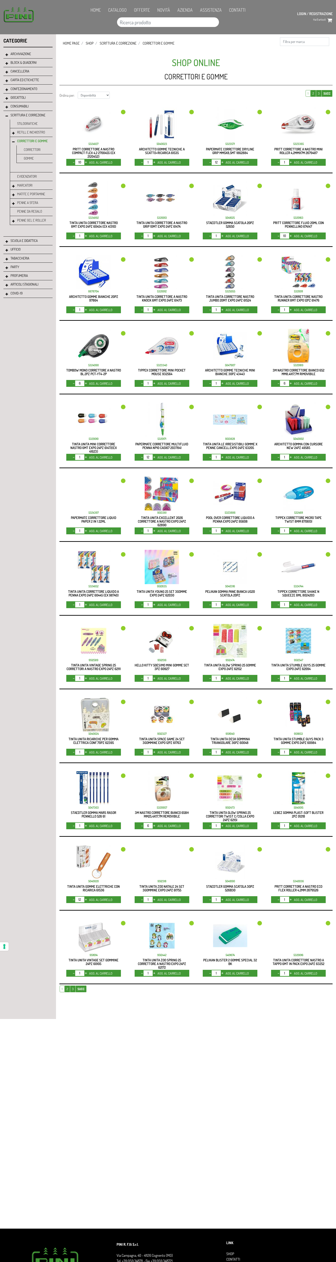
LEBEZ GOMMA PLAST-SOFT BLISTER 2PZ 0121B (298, 814)
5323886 (230, 512)
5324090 (93, 365)
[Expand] (6, 54)
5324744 (298, 586)
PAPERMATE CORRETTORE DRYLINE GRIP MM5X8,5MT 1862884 (230, 151)
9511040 (230, 733)
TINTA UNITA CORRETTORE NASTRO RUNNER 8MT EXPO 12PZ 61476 (298, 298)
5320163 (298, 217)
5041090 (230, 881)
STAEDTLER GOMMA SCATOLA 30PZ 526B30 (230, 888)
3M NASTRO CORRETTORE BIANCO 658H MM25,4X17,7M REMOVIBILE (162, 814)
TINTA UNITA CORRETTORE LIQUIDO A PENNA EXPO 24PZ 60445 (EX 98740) (93, 593)
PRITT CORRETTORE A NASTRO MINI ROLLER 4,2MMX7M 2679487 (298, 151)
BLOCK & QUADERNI (24, 62)
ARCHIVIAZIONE (21, 54)
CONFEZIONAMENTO (24, 89)
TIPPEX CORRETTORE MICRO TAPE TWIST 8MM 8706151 (298, 520)
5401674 (230, 955)
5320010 (94, 439)
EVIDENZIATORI (27, 176)
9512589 (93, 660)
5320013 (162, 217)
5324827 (93, 144)
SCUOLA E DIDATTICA (24, 240)
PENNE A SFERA (27, 203)
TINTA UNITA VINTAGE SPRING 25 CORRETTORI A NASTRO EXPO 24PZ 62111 (94, 667)
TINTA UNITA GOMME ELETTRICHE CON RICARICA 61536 (93, 888)
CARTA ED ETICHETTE (25, 80)
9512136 (161, 660)
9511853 (298, 733)
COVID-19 (17, 293)
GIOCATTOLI (18, 97)
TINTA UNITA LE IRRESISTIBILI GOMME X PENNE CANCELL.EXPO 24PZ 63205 (230, 446)
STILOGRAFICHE (27, 123)
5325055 (230, 291)
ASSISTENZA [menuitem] (211, 10)
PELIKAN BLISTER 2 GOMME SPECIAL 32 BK (230, 962)
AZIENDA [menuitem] (185, 10)
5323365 (298, 144)
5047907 (230, 365)
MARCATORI (24, 185)
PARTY (15, 267)
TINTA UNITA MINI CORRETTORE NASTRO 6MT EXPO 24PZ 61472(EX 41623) (93, 448)
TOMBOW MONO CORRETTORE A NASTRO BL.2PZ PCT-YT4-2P (93, 372)
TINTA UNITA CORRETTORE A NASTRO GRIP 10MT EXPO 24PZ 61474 (161, 225)
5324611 (298, 512)
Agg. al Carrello (100, 162)
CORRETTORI (32, 149)
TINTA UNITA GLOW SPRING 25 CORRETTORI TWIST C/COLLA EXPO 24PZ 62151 (230, 816)
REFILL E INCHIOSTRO (31, 132)
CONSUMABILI (20, 106)
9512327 (162, 733)
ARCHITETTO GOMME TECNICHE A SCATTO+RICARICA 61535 (162, 151)
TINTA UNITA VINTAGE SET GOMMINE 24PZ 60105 (93, 962)
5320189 (298, 365)
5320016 (298, 955)
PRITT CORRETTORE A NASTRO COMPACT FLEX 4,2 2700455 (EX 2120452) (93, 153)
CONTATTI (233, 1259)
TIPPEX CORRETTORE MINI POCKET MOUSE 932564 (162, 372)
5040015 (298, 807)
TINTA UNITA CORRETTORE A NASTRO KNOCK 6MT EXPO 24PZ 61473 (161, 298)
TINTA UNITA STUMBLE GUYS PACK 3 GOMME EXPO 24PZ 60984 (298, 741)
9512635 (162, 586)
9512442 (161, 955)
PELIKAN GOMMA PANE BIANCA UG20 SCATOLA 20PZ (230, 593)
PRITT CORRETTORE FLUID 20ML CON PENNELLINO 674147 (298, 225)
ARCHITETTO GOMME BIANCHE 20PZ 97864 (93, 298)
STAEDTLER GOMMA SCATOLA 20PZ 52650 (230, 225)
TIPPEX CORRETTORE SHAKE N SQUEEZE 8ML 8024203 (298, 593)
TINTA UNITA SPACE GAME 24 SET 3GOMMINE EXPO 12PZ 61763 (162, 741)
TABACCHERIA (20, 258)
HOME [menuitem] (96, 10)
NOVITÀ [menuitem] (163, 10)
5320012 (162, 291)
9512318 (161, 881)
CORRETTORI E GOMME (32, 141)
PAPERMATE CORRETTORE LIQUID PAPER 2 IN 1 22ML (93, 520)
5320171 (161, 439)
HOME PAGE (71, 43)
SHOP (89, 43)
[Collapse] (6, 116)
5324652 (93, 586)
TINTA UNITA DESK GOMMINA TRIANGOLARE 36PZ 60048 (230, 741)
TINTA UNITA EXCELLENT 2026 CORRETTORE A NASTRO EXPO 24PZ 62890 (162, 521)
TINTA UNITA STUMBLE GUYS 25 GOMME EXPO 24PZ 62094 (298, 667)
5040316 (230, 586)
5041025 (230, 217)
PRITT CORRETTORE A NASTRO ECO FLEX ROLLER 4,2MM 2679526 (298, 888)
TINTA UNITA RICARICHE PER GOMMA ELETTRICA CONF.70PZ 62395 (93, 741)
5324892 (93, 217)
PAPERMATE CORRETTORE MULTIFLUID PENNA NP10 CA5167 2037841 (161, 446)
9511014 (94, 955)
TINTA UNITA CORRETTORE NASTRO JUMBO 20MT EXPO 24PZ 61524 (230, 298)
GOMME (29, 158)
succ (327, 93)
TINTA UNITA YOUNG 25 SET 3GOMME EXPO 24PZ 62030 (162, 593)
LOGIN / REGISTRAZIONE (315, 13)
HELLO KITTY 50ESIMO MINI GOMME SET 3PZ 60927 (162, 667)
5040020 (93, 881)
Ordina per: (67, 95)
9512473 (230, 807)
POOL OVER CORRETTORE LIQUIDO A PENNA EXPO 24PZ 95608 (230, 520)
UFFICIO (16, 249)
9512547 (298, 660)
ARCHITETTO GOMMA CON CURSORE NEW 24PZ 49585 (298, 446)
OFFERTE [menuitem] (142, 10)
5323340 (162, 365)
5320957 (162, 807)
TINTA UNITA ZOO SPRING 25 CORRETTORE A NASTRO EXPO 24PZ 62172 (162, 964)
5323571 (230, 144)
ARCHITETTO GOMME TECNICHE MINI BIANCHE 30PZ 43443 (230, 372)
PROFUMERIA (19, 275)
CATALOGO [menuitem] (117, 10)
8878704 (93, 291)
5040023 (162, 144)
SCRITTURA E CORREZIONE (28, 115)
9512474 (230, 660)
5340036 (298, 881)
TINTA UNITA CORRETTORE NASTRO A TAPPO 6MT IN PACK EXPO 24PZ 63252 (298, 962)
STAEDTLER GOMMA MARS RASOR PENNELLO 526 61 (93, 814)
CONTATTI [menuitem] (237, 10)
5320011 (298, 291)
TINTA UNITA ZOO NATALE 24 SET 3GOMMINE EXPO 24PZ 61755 (161, 888)
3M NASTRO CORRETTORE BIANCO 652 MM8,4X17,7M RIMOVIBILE (298, 372)
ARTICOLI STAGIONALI (24, 284)
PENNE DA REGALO (29, 211)
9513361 (161, 512)
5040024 (93, 733)
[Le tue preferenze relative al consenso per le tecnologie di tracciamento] (4, 946)
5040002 (298, 439)
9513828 (230, 439)
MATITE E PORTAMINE (31, 194)
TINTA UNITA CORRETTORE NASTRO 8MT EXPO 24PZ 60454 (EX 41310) (93, 225)
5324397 (93, 512)
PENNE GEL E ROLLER (31, 220)
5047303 (93, 807)
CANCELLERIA (20, 71)
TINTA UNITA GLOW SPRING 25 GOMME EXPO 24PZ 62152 (230, 667)
